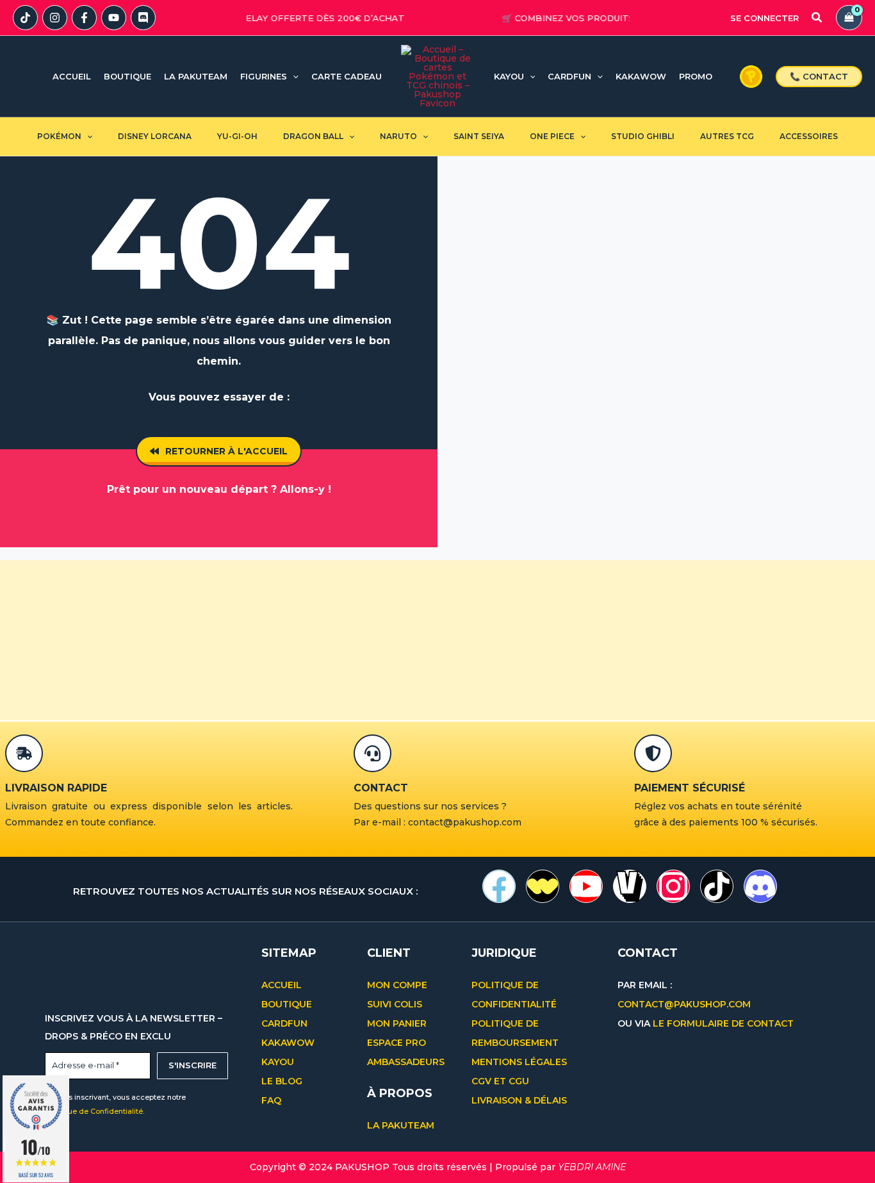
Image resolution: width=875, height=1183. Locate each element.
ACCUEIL (281, 985)
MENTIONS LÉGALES (519, 1062)
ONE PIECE (552, 136)
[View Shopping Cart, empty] (849, 18)
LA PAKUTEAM (400, 1125)
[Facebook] (84, 17)
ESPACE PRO (396, 1042)
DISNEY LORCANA (155, 136)
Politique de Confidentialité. (94, 1111)
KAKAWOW (288, 1042)
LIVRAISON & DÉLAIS (519, 1100)
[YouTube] (113, 17)
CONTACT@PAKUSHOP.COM (684, 1004)
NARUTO (398, 136)
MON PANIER (397, 1023)
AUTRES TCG (727, 136)
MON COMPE (397, 985)
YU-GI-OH (237, 136)
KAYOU (277, 1062)
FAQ (271, 1100)
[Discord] (143, 17)
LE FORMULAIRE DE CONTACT (723, 1023)
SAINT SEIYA (479, 136)
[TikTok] (25, 17)
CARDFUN (284, 1023)
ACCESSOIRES (809, 136)
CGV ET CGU (501, 1081)
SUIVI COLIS (394, 1004)
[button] (817, 19)
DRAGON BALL (313, 136)
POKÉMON (59, 136)
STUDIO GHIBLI (643, 136)
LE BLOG (281, 1081)
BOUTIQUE (286, 1004)
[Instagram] (54, 17)
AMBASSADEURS (406, 1062)
